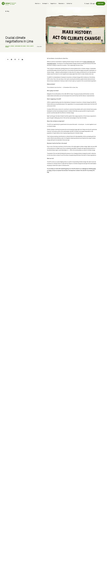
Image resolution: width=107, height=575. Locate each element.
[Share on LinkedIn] (22, 59)
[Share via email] (15, 59)
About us (37, 3)
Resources (61, 3)
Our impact (44, 3)
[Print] (11, 59)
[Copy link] (8, 59)
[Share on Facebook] (19, 59)
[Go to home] (3, 3)
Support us (53, 3)
